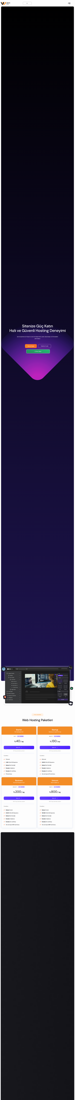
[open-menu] (69, 3)
